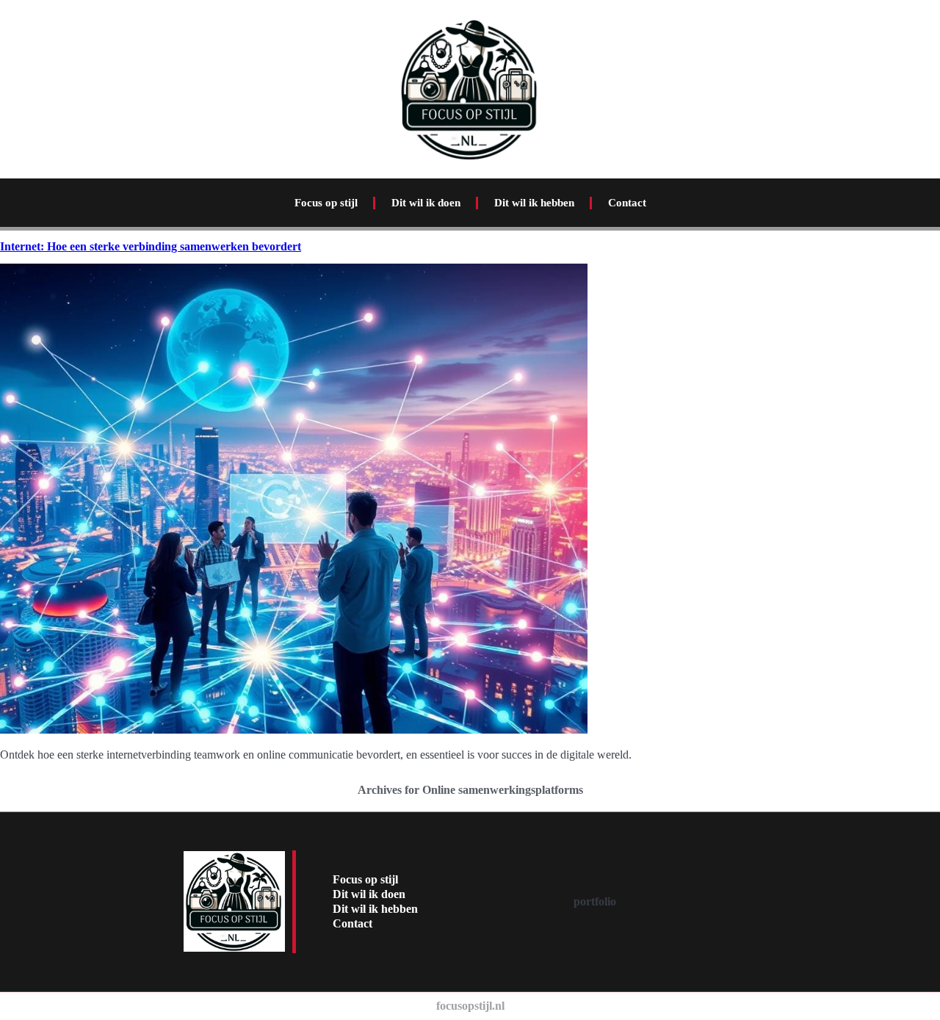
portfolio (595, 901)
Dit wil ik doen (425, 203)
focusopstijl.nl (470, 1005)
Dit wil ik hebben (534, 203)
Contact (627, 203)
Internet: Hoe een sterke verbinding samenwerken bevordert (150, 246)
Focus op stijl (326, 203)
